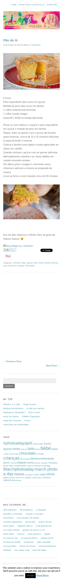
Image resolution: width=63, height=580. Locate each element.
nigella (47, 534)
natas (43, 474)
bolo (35, 263)
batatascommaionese (13, 408)
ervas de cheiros (11, 416)
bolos (37, 449)
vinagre (21, 266)
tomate (18, 480)
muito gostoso (34, 534)
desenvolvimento (42, 458)
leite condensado (17, 465)
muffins (36, 475)
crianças (11, 458)
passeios (12, 478)
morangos (29, 475)
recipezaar (28, 542)
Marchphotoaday (18, 469)
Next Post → (53, 365)
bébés (55, 449)
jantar (5, 466)
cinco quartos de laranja (28, 518)
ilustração (53, 463)
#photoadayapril (17, 443)
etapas (22, 462)
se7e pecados (9, 546)
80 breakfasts (26, 510)
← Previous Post (12, 361)
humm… (28, 420)
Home (13, 5)
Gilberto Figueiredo (31, 416)
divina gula (30, 522)
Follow (12, 250)
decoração (25, 459)
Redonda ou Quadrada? (14, 412)
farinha (48, 263)
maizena (30, 466)
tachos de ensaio (28, 546)
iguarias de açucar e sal (33, 530)
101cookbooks (10, 510)
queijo (28, 477)
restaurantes (37, 478)
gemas (55, 263)
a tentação (41, 510)
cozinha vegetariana (12, 522)
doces (6, 462)
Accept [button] (30, 575)
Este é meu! (34, 412)
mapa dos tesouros (12, 420)
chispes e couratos (34, 514)
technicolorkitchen (47, 546)
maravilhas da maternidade (15, 424)
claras (41, 263)
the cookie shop (22, 550)
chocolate (27, 453)
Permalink (30, 266)
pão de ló (12, 266)
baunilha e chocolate (12, 514)
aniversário (38, 444)
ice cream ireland (11, 530)
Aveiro (47, 443)
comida (40, 453)
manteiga (46, 465)
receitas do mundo (12, 542)
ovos (5, 266)
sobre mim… (53, 5)
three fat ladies (40, 550)
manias (37, 465)
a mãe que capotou (35, 408)
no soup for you (10, 538)
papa (5, 477)
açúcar (30, 263)
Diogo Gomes (29, 404)
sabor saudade (43, 542)
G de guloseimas (44, 526)
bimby (16, 449)
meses (19, 474)
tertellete (7, 550)
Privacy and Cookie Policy (32, 5)
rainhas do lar (47, 538)
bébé (46, 448)
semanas (46, 477)
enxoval (13, 463)
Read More (42, 575)
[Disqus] (31, 318)
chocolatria (8, 518)
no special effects (29, 538)
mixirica (20, 534)
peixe (18, 478)
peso (23, 478)
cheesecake (14, 454)
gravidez (44, 463)
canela (5, 454)
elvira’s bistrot (45, 522)
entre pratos (8, 526)
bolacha (24, 449)
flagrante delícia (25, 526)
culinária (16, 263)
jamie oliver (8, 534)
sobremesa (9, 480)
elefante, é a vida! (11, 404)
